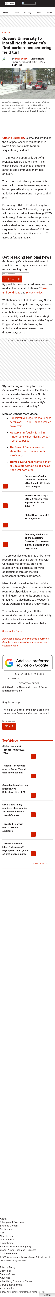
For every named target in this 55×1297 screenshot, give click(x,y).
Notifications (7, 1239)
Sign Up (9, 726)
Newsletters (6, 1236)
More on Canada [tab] (12, 413)
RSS (2, 1232)
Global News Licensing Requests (18, 1250)
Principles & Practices (12, 1222)
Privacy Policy (34, 292)
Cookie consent (8, 1253)
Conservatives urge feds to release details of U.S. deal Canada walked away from (30, 422)
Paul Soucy (21, 58)
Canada (6, 33)
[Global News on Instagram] (22, 1124)
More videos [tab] (30, 413)
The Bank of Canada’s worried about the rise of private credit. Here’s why (28, 451)
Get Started (12, 279)
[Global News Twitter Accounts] (22, 1079)
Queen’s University (13, 137)
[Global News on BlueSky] (22, 1215)
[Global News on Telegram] (22, 1192)
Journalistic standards (29, 674)
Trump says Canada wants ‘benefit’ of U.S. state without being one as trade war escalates (31, 465)
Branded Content (9, 1225)
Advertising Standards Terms (16, 1281)
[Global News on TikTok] (22, 1169)
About (3, 1218)
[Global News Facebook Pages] (22, 1056)
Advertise (5, 1277)
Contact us (6, 1229)
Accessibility (7, 1288)
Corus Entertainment (11, 1284)
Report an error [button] (29, 683)
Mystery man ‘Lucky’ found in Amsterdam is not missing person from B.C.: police (30, 436)
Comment (14, 678)
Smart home (6, 1243)
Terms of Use (7, 1274)
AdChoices (49, 1295)
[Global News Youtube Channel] (22, 1101)
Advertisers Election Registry (15, 1246)
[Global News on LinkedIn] (22, 1147)
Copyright (5, 1270)
